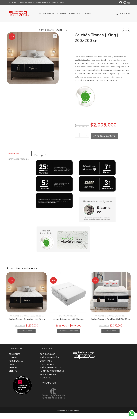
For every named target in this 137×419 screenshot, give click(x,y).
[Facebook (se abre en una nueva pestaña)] (120, 2)
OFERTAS (23, 316)
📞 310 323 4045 (123, 13)
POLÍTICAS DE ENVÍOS (49, 357)
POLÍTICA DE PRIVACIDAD (51, 367)
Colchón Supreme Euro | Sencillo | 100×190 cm (110, 319)
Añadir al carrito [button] (26, 331)
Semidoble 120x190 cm (35, 316)
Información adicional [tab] (18, 159)
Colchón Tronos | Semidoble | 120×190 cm (26, 319)
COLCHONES (14, 316)
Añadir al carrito (104, 136)
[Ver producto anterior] (123, 30)
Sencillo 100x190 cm (119, 316)
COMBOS (13, 357)
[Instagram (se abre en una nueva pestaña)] (125, 2)
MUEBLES (13, 367)
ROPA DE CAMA (72, 316)
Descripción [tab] (13, 153)
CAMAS (12, 364)
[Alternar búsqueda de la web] (65, 30)
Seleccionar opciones (68, 331)
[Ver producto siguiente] (128, 30)
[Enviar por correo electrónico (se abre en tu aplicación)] (128, 2)
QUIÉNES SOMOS (47, 354)
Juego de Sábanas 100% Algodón (68, 319)
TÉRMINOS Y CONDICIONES (52, 371)
